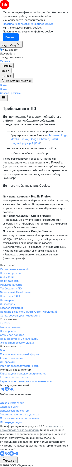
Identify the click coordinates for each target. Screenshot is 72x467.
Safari (54, 139)
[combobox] (9, 460)
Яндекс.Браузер (21, 143)
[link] (7, 75)
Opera (36, 143)
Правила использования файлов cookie (28, 31)
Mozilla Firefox (19, 139)
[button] (3, 85)
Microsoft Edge (58, 135)
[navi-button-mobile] (4, 98)
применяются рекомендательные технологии (31, 428)
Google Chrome (39, 139)
